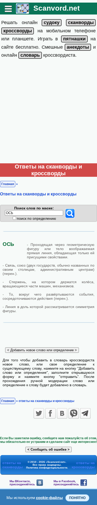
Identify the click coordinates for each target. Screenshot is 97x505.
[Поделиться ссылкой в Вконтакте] (62, 413)
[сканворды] (81, 22)
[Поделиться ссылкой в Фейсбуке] (50, 413)
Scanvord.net (56, 8)
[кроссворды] (17, 30)
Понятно (77, 498)
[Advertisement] (48, 112)
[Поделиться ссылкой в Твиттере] (39, 413)
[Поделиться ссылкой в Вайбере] (74, 413)
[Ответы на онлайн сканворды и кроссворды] (22, 12)
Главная (7, 184)
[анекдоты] (78, 47)
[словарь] (30, 55)
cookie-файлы (49, 497)
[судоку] (52, 22)
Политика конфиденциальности (46, 467)
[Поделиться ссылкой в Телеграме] (85, 413)
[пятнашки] (74, 38)
